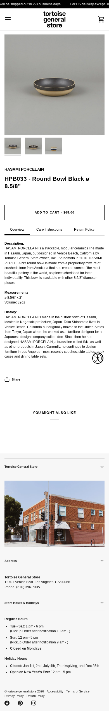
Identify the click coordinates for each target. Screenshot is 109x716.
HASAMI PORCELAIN (24, 169)
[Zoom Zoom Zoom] (54, 84)
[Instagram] (33, 703)
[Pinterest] (20, 703)
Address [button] (10, 560)
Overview (17, 229)
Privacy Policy (14, 696)
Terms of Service (77, 691)
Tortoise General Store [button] (20, 466)
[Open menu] (12, 19)
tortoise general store (22, 691)
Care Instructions (49, 229)
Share (16, 379)
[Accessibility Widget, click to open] (97, 358)
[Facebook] (7, 703)
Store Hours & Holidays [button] (21, 602)
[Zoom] (15, 124)
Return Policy (84, 229)
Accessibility (55, 691)
